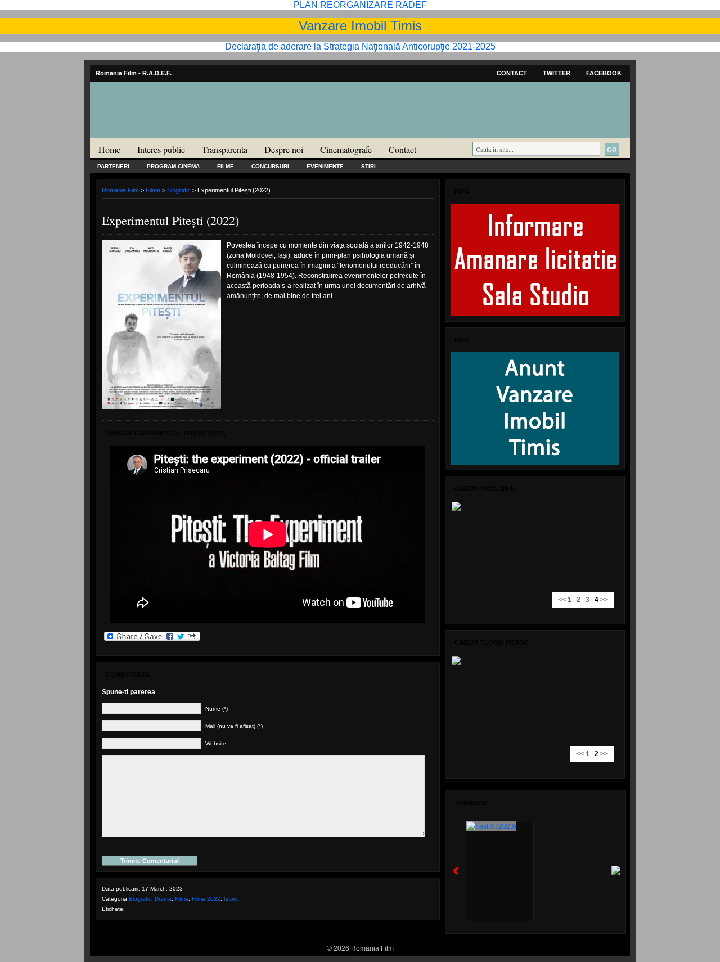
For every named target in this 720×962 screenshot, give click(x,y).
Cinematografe (346, 149)
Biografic (179, 190)
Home (109, 149)
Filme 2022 (206, 899)
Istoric (231, 899)
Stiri (368, 166)
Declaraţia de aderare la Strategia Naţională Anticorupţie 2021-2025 (360, 46)
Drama (163, 899)
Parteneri (113, 166)
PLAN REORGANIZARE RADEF (360, 5)
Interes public (161, 149)
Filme (225, 166)
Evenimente (325, 166)
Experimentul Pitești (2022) (170, 220)
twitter (556, 73)
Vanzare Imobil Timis (360, 25)
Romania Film (177, 133)
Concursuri (270, 166)
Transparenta (225, 149)
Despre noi (283, 149)
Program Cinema (173, 166)
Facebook (604, 73)
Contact (512, 73)
